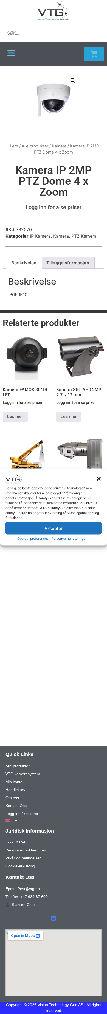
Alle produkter (35, 146)
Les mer (15, 416)
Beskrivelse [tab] (23, 262)
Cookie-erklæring (20, 866)
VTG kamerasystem (22, 774)
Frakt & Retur (17, 842)
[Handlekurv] (94, 54)
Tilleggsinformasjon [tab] (67, 262)
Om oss (12, 798)
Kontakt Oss (16, 805)
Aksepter (53, 528)
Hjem (13, 146)
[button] (99, 479)
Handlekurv (15, 790)
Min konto (13, 782)
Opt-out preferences (33, 538)
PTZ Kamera (84, 236)
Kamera (59, 146)
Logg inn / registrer (21, 813)
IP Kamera (40, 236)
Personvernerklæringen (69, 538)
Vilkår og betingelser (23, 858)
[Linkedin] (53, 918)
